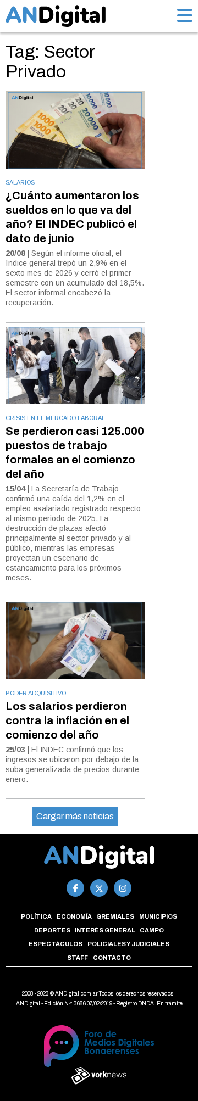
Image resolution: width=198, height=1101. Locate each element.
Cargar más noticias (75, 816)
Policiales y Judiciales (128, 944)
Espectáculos (55, 944)
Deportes (52, 930)
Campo (152, 930)
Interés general (105, 930)
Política (36, 916)
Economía (74, 916)
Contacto (112, 957)
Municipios (158, 916)
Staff (77, 957)
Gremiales (115, 916)
